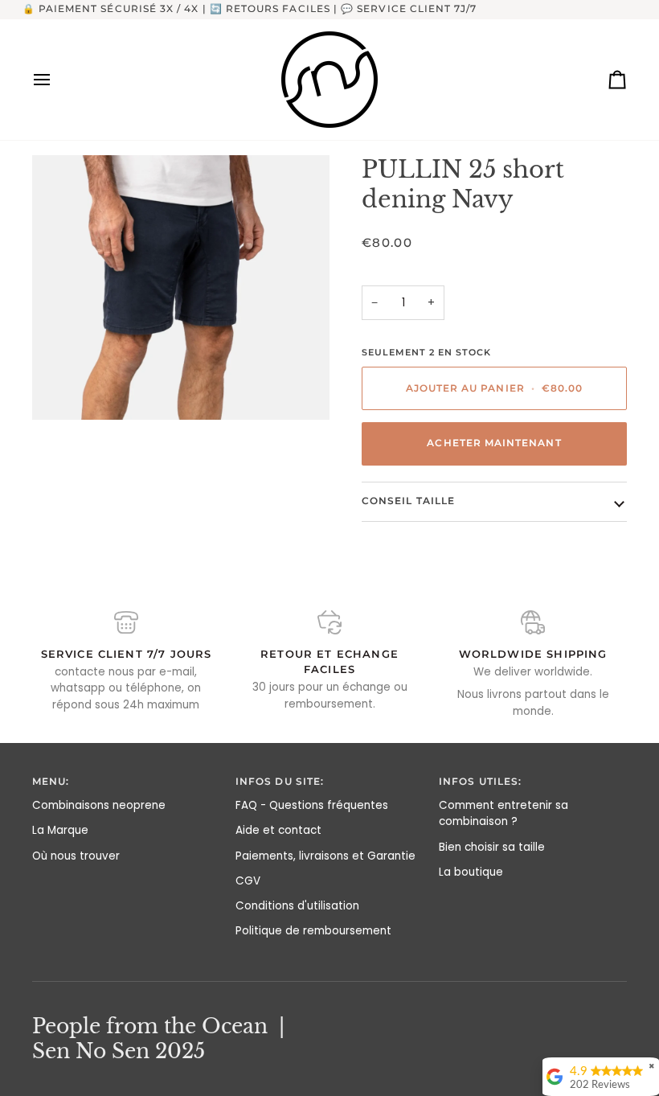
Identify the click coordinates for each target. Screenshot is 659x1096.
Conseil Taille (408, 501)
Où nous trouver (76, 856)
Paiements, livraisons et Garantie (325, 856)
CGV (247, 881)
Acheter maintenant (494, 443)
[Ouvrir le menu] (56, 79)
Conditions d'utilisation (297, 905)
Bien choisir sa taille (492, 847)
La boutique (471, 872)
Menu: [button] (50, 781)
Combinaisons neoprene (99, 805)
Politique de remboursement (313, 930)
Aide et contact (278, 830)
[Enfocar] (181, 287)
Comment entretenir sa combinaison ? (503, 813)
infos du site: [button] (279, 781)
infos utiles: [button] (480, 781)
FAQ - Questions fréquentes (311, 805)
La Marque (60, 830)
